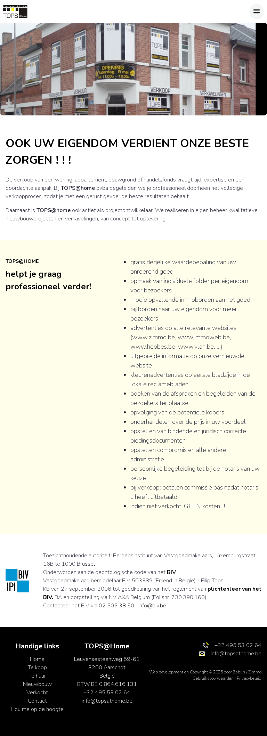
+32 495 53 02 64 (106, 692)
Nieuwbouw (37, 684)
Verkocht (37, 692)
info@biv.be (152, 605)
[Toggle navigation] (256, 11)
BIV (171, 572)
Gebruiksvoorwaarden (214, 678)
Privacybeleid (249, 678)
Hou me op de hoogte (37, 709)
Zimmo (254, 672)
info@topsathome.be (107, 701)
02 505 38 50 (116, 605)
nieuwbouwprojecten (31, 219)
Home (37, 659)
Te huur (37, 676)
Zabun (239, 672)
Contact (37, 701)
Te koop (37, 667)
